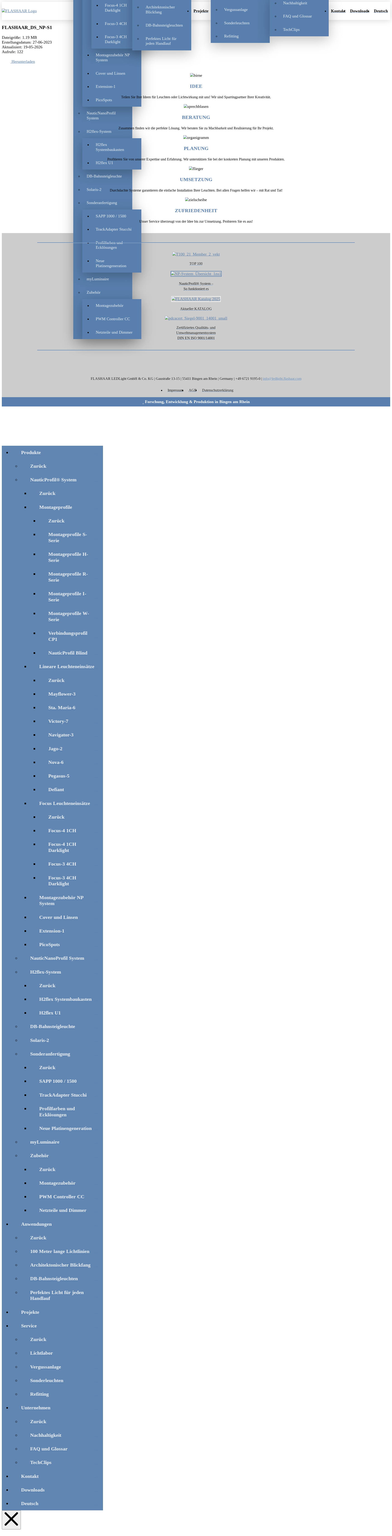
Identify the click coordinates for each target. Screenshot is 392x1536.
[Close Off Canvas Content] (11, 1519)
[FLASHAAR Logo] (27, 11)
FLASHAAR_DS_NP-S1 (27, 27)
